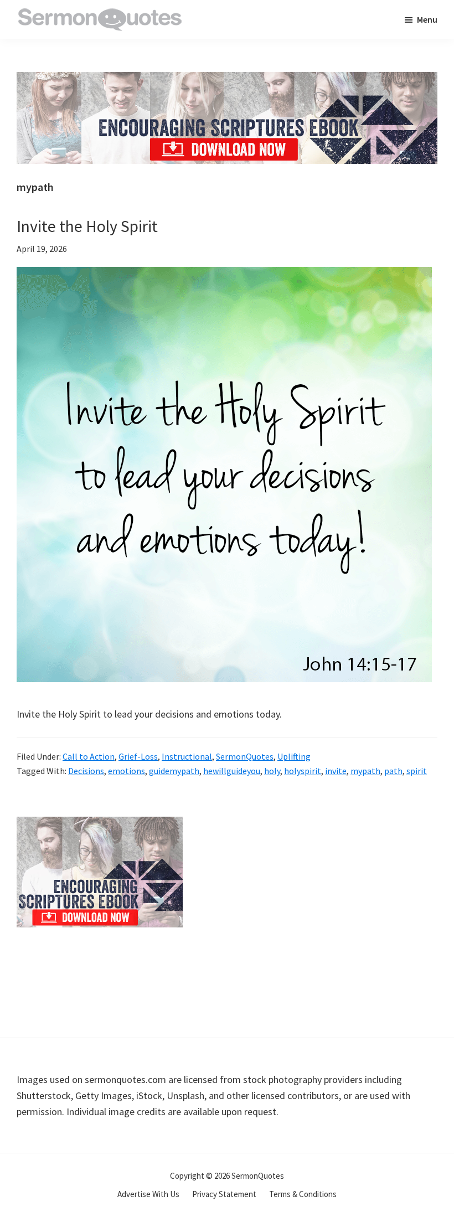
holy (272, 770)
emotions (126, 770)
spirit (416, 770)
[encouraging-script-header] (227, 80)
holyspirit (302, 770)
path (393, 770)
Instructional (187, 756)
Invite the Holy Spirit (87, 225)
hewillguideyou (231, 770)
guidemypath (174, 770)
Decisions (86, 770)
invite (336, 770)
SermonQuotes (245, 756)
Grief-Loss (138, 756)
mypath (365, 770)
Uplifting (294, 756)
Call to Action (89, 756)
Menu (427, 19)
